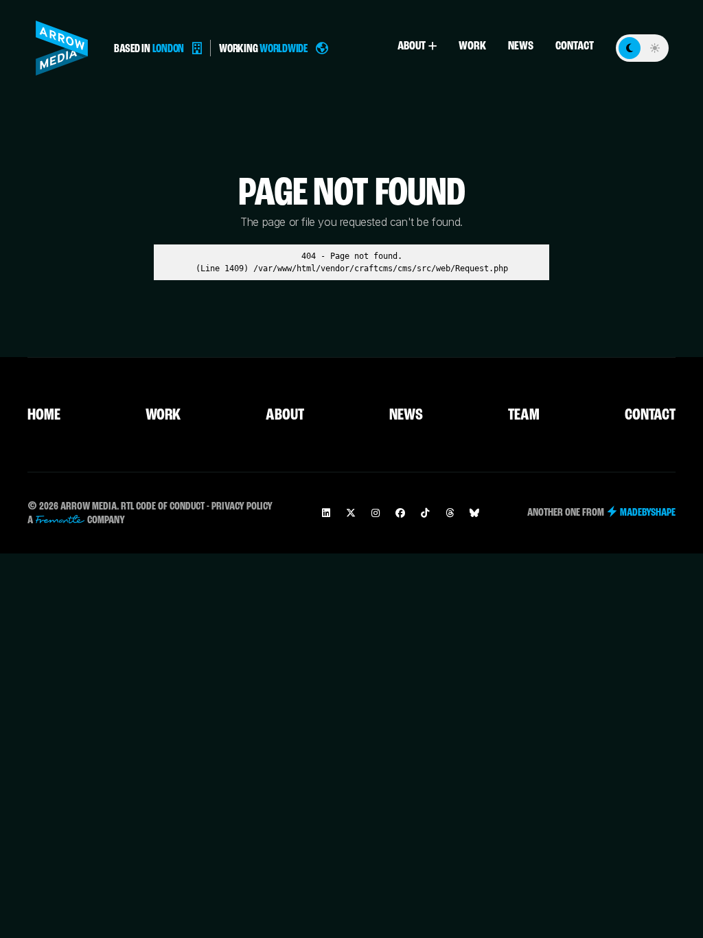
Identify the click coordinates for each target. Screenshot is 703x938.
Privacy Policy (242, 506)
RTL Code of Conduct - (165, 506)
